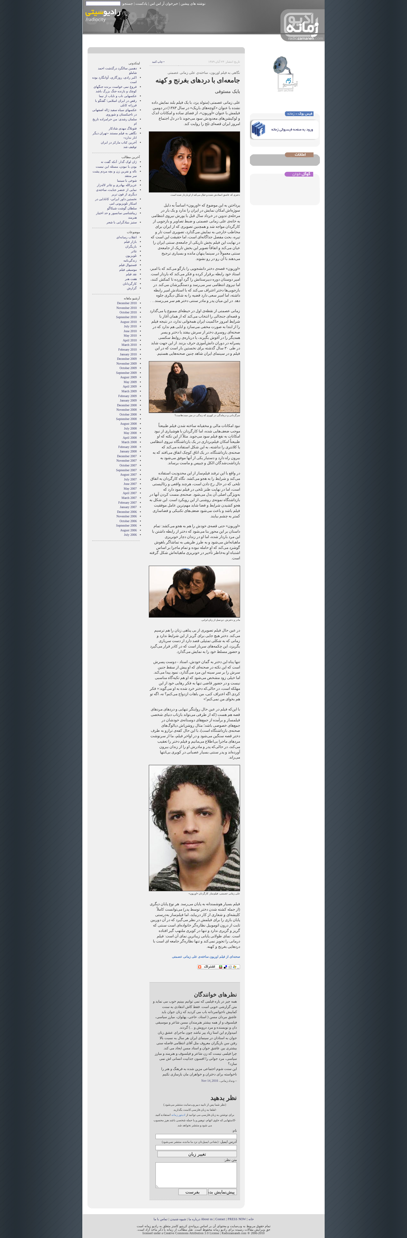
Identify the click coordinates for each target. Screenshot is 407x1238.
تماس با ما (161, 1219)
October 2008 (128, 414)
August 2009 (128, 377)
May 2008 (130, 433)
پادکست (141, 3)
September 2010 (126, 317)
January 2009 (128, 400)
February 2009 (127, 396)
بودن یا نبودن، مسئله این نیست (116, 166)
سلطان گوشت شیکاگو (122, 208)
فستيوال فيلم (128, 265)
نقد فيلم (131, 274)
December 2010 (127, 303)
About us (207, 1219)
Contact (220, 1219)
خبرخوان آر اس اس (164, 3)
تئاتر (134, 251)
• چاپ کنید (158, 61)
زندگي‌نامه (130, 260)
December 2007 (127, 456)
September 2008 (126, 419)
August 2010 (128, 322)
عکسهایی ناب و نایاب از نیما (118, 96)
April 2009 (130, 386)
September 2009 (126, 372)
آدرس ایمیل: (228, 1142)
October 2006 (128, 521)
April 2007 (130, 493)
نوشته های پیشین (193, 3)
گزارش (132, 288)
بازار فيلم (130, 241)
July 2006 (130, 534)
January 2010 (128, 354)
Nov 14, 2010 (209, 1080)
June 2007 (130, 484)
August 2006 (128, 530)
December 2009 (127, 358)
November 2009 (126, 363)
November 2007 (126, 460)
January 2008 (128, 451)
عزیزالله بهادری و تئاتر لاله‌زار (117, 185)
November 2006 (126, 516)
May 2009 (130, 382)
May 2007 (130, 488)
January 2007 (128, 507)
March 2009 (129, 391)
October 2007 (128, 465)
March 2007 (129, 498)
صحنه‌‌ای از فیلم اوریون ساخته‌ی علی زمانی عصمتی (206, 956)
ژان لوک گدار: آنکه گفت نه (119, 162)
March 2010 (129, 344)
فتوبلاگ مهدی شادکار (123, 128)
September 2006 (126, 525)
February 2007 (127, 502)
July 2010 (130, 326)
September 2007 (126, 470)
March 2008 (129, 442)
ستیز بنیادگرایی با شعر (122, 222)
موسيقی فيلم (128, 269)
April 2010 (130, 340)
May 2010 (130, 335)
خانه (251, 1219)
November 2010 (126, 308)
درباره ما (194, 1219)
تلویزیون (131, 255)
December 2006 (127, 512)
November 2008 (126, 409)
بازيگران (131, 246)
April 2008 (130, 437)
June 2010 (130, 331)
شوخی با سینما (127, 180)
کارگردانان (130, 283)
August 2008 (128, 423)
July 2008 (130, 428)
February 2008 (127, 447)
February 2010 (127, 349)
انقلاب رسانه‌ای (126, 237)
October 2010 (128, 312)
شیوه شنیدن (178, 1219)
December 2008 (127, 405)
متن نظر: (230, 1160)
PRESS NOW (237, 1219)
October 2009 (128, 368)
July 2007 (130, 479)
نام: (234, 1130)
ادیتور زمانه (178, 1114)
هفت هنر (131, 279)
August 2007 (128, 474)
